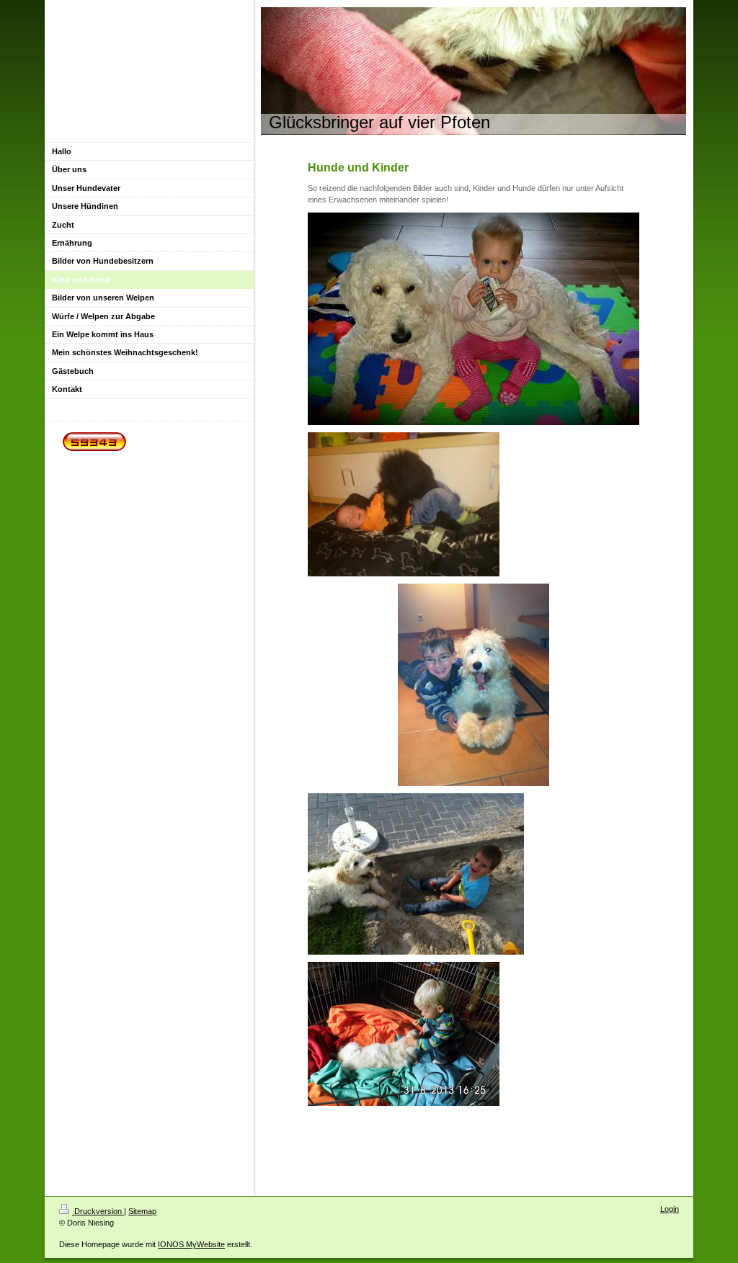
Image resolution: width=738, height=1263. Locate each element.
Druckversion (98, 1211)
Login (669, 1209)
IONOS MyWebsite (191, 1244)
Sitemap (142, 1211)
